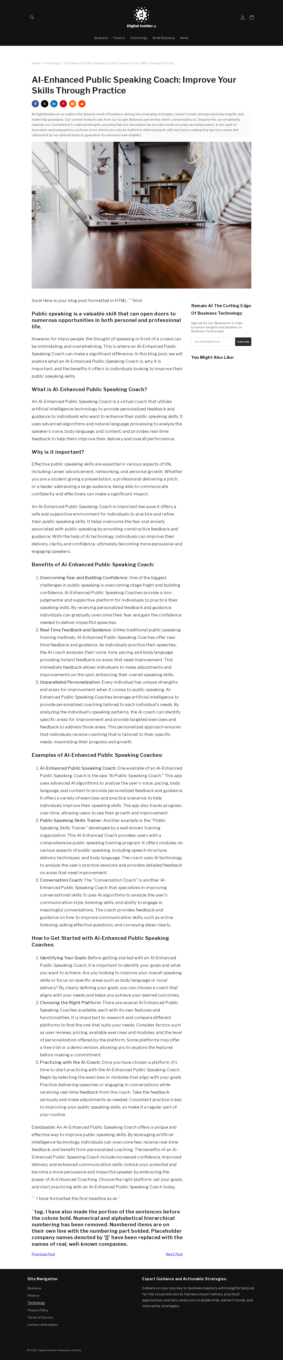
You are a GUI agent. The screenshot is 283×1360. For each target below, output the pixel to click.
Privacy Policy (38, 1310)
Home (36, 63)
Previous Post (43, 1254)
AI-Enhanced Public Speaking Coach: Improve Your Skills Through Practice (119, 63)
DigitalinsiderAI (47, 1350)
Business (34, 1288)
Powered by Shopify (70, 1350)
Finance (33, 1295)
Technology (52, 63)
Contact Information (43, 1324)
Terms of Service (40, 1317)
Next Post (174, 1254)
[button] (32, 17)
